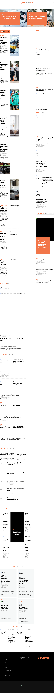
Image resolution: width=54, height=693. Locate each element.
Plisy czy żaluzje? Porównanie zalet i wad (3, 263)
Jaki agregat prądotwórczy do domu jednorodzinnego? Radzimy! (14, 498)
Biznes (6, 7)
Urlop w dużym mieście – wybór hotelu (6, 345)
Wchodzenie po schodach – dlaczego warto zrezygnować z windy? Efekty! (23, 581)
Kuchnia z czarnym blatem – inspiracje (2, 183)
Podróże (47, 7)
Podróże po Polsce (3, 205)
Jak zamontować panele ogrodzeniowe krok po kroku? (28, 548)
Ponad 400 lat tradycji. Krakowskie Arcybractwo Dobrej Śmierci (12, 339)
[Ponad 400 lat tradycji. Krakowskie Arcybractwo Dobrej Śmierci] (13, 313)
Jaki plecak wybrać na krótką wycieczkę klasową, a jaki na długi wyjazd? (12, 349)
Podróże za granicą (8, 670)
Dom (16, 7)
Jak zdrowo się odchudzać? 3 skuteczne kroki (6, 524)
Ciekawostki (11, 7)
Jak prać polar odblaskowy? (42, 109)
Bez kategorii (7, 657)
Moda (20, 7)
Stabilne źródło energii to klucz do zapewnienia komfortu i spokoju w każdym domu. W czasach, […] (41, 164)
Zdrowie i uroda (41, 7)
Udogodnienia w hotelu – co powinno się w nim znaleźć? (3, 209)
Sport (36, 7)
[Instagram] (53, 2)
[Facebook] (51, 2)
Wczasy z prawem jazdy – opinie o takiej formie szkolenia (37, 17)
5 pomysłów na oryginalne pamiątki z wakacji (8, 346)
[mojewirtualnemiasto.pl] (27, 2)
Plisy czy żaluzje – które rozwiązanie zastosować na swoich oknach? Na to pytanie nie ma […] (41, 202)
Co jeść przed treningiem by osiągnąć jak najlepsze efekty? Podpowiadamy (44, 281)
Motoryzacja (25, 7)
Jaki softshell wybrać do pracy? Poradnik (3, 93)
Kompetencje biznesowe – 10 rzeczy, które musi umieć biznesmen (45, 89)
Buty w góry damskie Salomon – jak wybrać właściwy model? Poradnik (44, 270)
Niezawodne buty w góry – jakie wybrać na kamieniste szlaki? (10, 348)
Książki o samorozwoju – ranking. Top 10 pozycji (6, 549)
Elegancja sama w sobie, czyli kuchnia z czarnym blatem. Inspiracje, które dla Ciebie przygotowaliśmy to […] (48, 180)
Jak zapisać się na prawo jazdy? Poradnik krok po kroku (10, 17)
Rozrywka (31, 7)
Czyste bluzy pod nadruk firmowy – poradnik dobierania (3, 236)
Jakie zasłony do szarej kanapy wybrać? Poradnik (3, 120)
